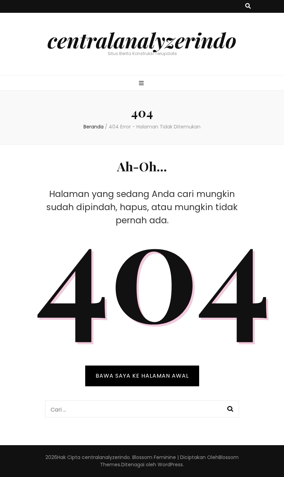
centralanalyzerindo (142, 40)
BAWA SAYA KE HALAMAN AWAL (142, 376)
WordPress (170, 464)
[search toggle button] (248, 6)
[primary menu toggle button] (142, 83)
